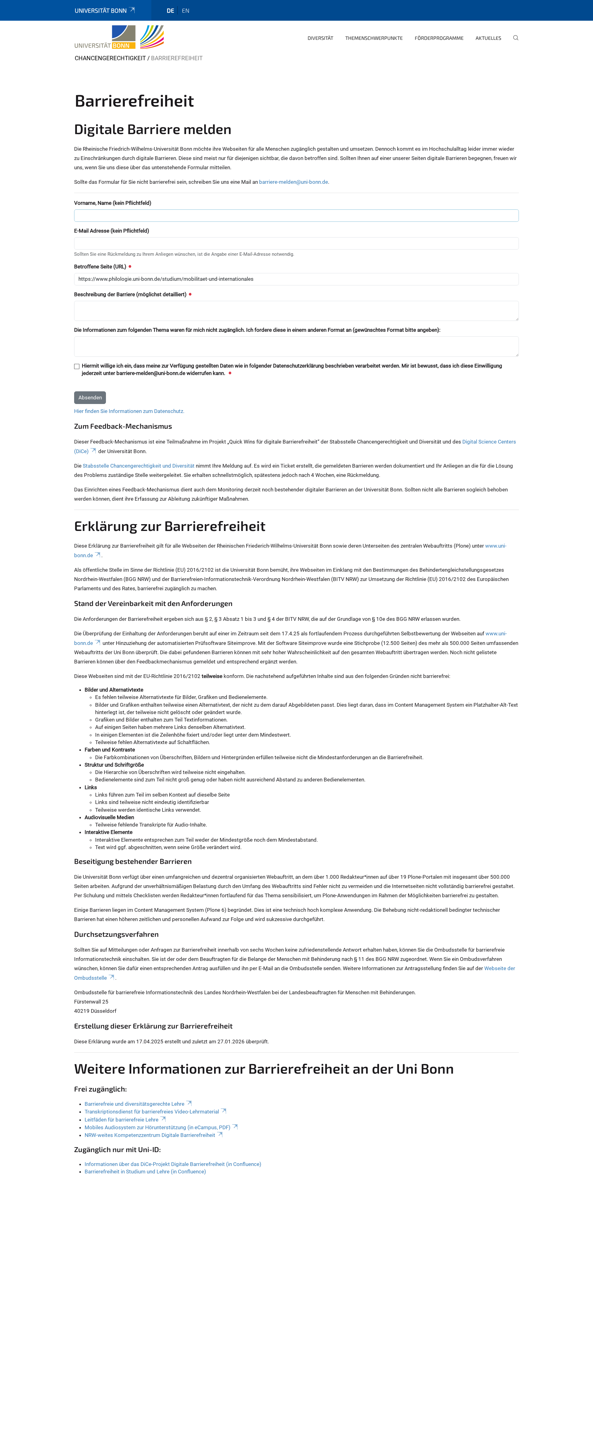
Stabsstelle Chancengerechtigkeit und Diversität (139, 466)
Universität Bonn (101, 10)
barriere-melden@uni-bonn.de (293, 182)
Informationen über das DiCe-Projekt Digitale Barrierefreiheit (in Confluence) (173, 1164)
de (170, 10)
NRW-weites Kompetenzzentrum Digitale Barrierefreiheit (150, 1135)
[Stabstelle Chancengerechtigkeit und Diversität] (119, 37)
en (185, 10)
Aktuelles (488, 38)
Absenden (90, 397)
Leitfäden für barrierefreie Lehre (121, 1120)
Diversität (320, 38)
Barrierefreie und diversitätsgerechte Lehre (134, 1104)
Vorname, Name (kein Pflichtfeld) (112, 203)
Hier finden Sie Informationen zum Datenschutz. (129, 411)
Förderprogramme (439, 38)
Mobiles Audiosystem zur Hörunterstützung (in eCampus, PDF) (157, 1127)
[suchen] (513, 42)
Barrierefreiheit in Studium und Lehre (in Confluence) (145, 1171)
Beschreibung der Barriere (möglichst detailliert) (131, 294)
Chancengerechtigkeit (110, 58)
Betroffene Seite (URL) (101, 266)
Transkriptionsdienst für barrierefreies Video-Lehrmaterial (152, 1112)
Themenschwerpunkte (374, 38)
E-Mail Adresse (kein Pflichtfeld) (111, 231)
